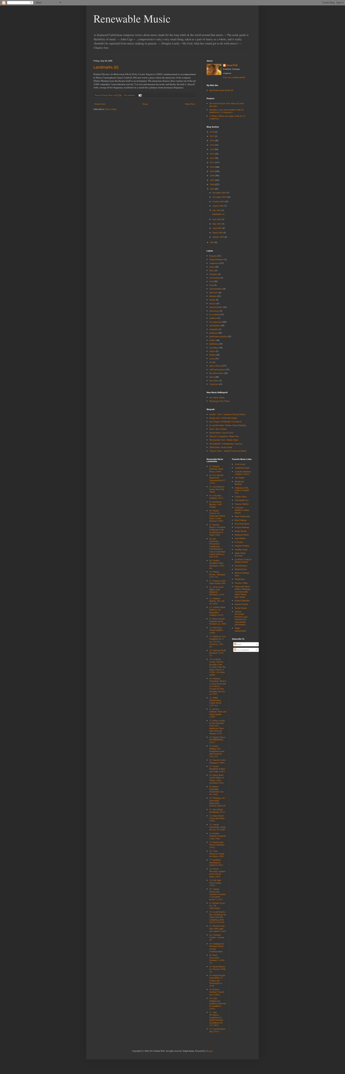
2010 (212, 166)
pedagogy (213, 332)
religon (212, 351)
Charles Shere (241, 496)
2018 (212, 131)
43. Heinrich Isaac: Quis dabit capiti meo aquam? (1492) (217, 928)
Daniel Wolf (232, 65)
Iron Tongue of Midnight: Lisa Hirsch (225, 421)
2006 (212, 184)
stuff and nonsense (217, 369)
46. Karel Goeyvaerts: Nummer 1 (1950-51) (217, 958)
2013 (212, 153)
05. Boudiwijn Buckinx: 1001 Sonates (215, 504)
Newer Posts (99, 103)
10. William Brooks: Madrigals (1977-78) (217, 574)
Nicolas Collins (241, 582)
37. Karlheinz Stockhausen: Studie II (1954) (216, 862)
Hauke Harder (241, 531)
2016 (212, 140)
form (211, 285)
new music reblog (216, 397)
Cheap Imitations (216, 259)
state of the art (215, 365)
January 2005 (218, 236)
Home (145, 103)
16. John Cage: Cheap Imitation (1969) (216, 630)
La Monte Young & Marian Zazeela (243, 560)
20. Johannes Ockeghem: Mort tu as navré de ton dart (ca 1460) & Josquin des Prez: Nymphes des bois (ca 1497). (217, 686)
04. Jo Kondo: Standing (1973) (216, 496)
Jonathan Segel (241, 549)
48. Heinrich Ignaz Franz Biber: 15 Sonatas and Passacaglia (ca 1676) (217, 980)
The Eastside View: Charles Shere (223, 439)
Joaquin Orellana (242, 545)
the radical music (216, 373)
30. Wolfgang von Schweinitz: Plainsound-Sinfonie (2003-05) (217, 801)
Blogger (209, 1050)
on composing (215, 321)
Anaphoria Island (242, 467)
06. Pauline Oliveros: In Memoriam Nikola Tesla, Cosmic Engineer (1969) (217, 515)
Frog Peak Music (242, 523)
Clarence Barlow (242, 503)
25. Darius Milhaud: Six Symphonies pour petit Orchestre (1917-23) (216, 751)
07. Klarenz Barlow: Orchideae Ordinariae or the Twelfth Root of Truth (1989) (217, 529)
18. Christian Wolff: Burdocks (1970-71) (217, 653)
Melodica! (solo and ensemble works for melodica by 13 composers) (226, 111)
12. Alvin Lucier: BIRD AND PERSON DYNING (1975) (216, 590)
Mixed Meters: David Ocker (221, 432)
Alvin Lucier (240, 464)
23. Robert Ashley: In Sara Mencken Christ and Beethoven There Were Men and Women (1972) (217, 727)
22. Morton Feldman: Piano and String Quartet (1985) (217, 712)
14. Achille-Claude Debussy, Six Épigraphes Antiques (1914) (217, 611)
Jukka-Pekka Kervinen (240, 554)
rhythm (212, 354)
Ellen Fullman (241, 520)
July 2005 (216, 210)
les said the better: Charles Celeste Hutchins (227, 425)
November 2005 (219, 196)
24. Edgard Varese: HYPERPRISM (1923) (217, 740)
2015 (212, 144)
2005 (212, 188)
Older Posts (190, 103)
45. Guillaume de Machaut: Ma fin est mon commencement (216, 947)
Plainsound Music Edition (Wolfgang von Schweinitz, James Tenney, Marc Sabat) (242, 591)
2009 (212, 171)
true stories (214, 380)
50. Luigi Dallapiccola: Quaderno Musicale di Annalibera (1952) (217, 1003)
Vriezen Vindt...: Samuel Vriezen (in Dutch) (228, 450)
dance (211, 270)
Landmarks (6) (105, 67)
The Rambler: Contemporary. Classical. (226, 443)
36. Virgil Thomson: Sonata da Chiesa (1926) (216, 853)
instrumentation (215, 288)
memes (212, 299)
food (211, 281)
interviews (213, 292)
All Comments (242, 649)
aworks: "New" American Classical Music (227, 414)
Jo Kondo (239, 542)
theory (212, 376)
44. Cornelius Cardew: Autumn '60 (216, 937)
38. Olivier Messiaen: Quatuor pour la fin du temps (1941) (217, 872)
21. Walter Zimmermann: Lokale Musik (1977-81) (215, 701)
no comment (214, 314)
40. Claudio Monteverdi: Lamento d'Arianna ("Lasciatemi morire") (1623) (217, 894)
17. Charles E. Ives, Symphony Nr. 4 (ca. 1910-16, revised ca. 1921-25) (217, 641)
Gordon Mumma (242, 527)
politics (212, 340)
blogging (213, 255)
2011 (212, 162)
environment (214, 277)
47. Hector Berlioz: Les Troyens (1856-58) (217, 969)
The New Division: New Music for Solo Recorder (226, 104)
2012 (212, 158)
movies (212, 303)
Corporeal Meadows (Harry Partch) (242, 510)
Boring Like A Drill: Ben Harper (223, 417)
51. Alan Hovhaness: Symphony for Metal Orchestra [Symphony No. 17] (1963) (216, 1018)
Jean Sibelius (240, 538)
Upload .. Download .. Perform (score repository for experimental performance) (241, 618)
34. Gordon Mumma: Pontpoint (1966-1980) (217, 836)
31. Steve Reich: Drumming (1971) (217, 810)
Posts (238, 644)
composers (213, 263)
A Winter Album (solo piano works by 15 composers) (227, 117)
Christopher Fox (242, 500)
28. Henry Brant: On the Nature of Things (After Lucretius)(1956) (216, 779)
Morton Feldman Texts (242, 574)
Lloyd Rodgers (241, 565)
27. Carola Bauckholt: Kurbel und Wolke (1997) (217, 769)
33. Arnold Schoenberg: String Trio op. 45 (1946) (217, 827)
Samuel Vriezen (241, 604)
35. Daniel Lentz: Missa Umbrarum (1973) (216, 845)
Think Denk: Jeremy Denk (220, 447)
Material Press (241, 569)
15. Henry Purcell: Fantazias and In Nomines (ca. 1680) (217, 621)
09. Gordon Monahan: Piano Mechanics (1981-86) (217, 564)
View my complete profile (234, 77)
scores (212, 358)
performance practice (218, 336)
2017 (212, 136)
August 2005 (218, 205)
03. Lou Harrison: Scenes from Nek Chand (217, 489)
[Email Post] (140, 95)
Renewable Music (132, 18)
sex (210, 362)
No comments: (130, 95)
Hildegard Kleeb (242, 534)
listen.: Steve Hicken (218, 428)
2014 (212, 149)
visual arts (213, 384)
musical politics (215, 307)
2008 (212, 175)
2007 (212, 179)
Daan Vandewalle (242, 516)
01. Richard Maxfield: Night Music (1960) (216, 469)
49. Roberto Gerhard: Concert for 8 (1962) (216, 992)
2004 (212, 242)
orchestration (214, 325)
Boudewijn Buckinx (239, 482)
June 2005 (217, 219)
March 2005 (217, 232)
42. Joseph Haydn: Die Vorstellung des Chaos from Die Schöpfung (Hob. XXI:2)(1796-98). (217, 917)
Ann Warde (239, 477)
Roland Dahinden (242, 600)
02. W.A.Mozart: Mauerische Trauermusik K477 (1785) (217, 479)
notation (212, 317)
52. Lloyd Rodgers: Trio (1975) (217, 1030)
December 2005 (219, 192)
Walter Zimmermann (240, 629)
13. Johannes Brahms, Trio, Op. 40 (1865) (217, 601)
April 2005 (217, 228)
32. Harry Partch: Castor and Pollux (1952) (217, 818)
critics (211, 266)
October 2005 (218, 201)
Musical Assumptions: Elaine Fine (224, 436)
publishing (213, 343)
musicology (214, 310)
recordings (213, 347)
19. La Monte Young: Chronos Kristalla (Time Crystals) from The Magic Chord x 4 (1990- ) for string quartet (217, 667)
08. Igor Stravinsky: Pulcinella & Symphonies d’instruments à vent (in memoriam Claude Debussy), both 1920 (217, 547)
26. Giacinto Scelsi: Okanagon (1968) (217, 761)
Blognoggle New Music (219, 400)
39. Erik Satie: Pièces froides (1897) (215, 883)
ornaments (213, 329)
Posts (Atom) (111, 109)
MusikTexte (240, 579)
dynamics (213, 274)
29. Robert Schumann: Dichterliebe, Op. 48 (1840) (216, 790)
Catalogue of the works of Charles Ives (242, 490)
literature (213, 296)
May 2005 (217, 223)
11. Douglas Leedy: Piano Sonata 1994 (217, 582)
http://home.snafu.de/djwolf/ (221, 90)
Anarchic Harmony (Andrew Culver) (243, 472)
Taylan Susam (241, 607)
